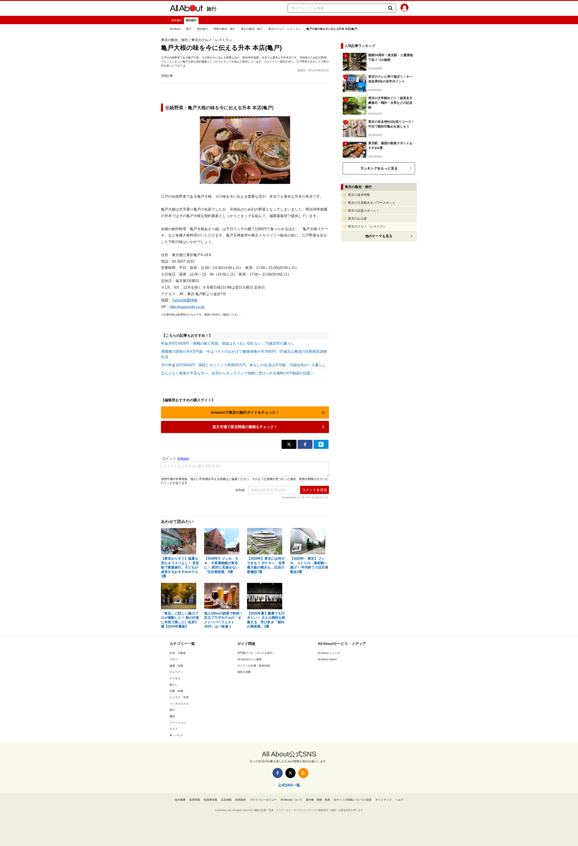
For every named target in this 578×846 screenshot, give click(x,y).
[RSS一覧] (303, 773)
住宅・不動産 (178, 653)
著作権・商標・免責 (318, 799)
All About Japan (327, 659)
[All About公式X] (290, 773)
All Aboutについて (291, 799)
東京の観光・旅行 (252, 28)
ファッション (178, 722)
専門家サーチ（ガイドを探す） (256, 653)
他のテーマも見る (378, 236)
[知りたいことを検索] (390, 8)
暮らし (174, 684)
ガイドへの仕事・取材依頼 (253, 665)
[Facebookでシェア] (305, 444)
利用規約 (240, 799)
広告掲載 (226, 799)
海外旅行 (176, 20)
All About (175, 28)
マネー (174, 659)
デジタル (175, 678)
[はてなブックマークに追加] (321, 444)
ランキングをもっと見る (379, 168)
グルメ (174, 728)
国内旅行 (191, 20)
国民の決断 (244, 672)
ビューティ (176, 672)
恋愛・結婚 (176, 691)
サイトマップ (383, 799)
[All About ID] (404, 8)
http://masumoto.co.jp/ (187, 307)
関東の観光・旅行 (224, 28)
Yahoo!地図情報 (185, 300)
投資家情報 (210, 799)
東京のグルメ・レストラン (284, 28)
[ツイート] (289, 444)
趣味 (172, 716)
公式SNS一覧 (289, 785)
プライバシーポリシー (263, 799)
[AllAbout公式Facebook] (278, 773)
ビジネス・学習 (179, 697)
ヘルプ (399, 799)
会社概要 (180, 799)
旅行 (212, 9)
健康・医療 (176, 665)
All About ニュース (329, 653)
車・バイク (176, 735)
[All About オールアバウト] (186, 9)
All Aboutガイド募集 (249, 659)
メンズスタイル (179, 703)
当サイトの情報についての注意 (353, 799)
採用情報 (194, 799)
